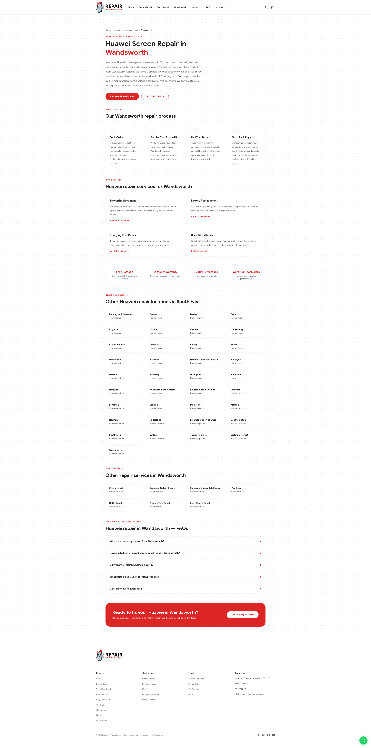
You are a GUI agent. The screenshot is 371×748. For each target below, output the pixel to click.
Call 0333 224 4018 (155, 96)
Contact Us (221, 7)
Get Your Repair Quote (242, 614)
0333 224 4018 (241, 683)
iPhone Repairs (148, 679)
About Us (197, 7)
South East (133, 30)
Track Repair (163, 7)
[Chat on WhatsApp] (363, 740)
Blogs (98, 715)
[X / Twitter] (258, 735)
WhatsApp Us (240, 689)
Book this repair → (119, 220)
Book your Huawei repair (122, 96)
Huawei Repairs (120, 30)
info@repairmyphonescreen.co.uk (249, 694)
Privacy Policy (194, 684)
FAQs (209, 7)
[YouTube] (273, 735)
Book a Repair (146, 7)
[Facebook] (268, 735)
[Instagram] (263, 735)
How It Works (181, 7)
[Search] (266, 7)
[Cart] (272, 7)
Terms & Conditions (196, 679)
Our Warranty (194, 689)
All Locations (101, 720)
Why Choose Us (103, 699)
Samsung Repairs (149, 684)
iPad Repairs (147, 689)
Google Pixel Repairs (151, 694)
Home (131, 7)
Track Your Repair (103, 689)
